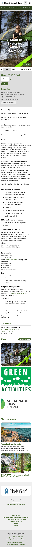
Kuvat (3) (15, 69)
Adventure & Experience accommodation (16, 517)
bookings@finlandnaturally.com (11, 329)
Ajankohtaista (16, 515)
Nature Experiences (16, 521)
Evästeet (22, 544)
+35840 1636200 (7, 331)
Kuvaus (7, 69)
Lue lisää (16, 501)
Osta (4, 83)
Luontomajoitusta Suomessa (10, 8)
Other (16, 525)
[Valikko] (30, 3)
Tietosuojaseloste (12, 544)
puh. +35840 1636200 (16, 537)
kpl (11, 79)
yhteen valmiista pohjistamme (15, 293)
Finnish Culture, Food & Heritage (16, 519)
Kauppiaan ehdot (8, 103)
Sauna (16, 523)
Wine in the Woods (11, 260)
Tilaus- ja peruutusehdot (15, 542)
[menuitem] (25, 3)
